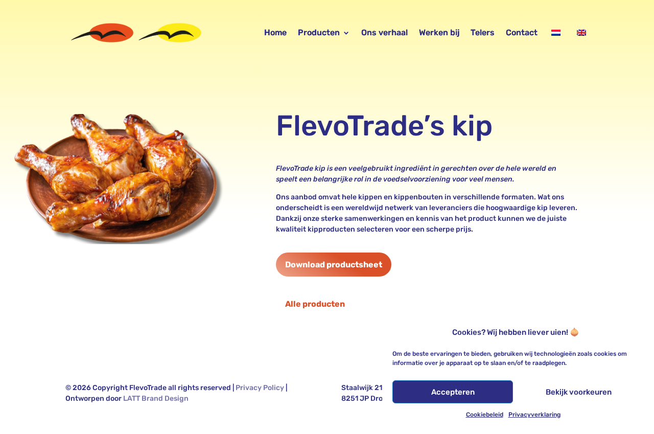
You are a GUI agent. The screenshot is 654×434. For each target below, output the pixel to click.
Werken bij (439, 32)
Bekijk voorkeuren (579, 392)
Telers (483, 32)
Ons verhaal (384, 32)
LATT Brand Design (156, 398)
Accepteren (453, 392)
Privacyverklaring (534, 414)
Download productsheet (333, 264)
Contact (522, 32)
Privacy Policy (260, 387)
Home (275, 32)
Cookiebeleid (484, 414)
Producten (319, 32)
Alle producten (315, 304)
